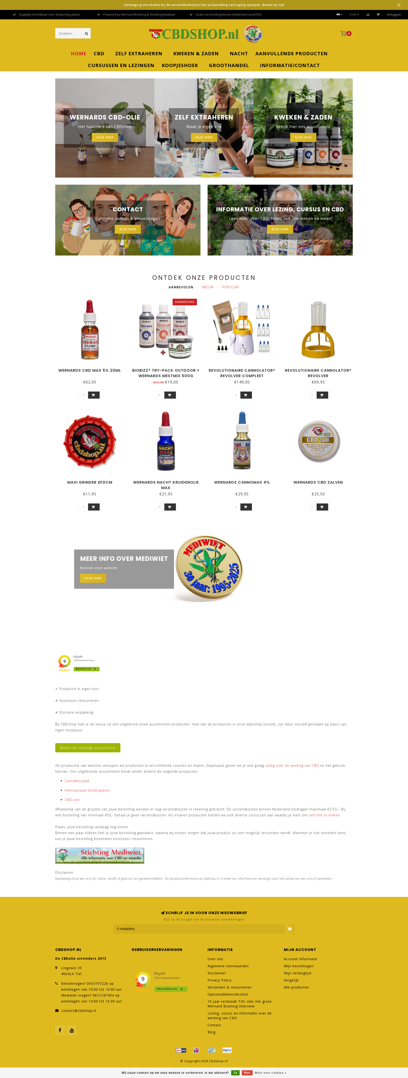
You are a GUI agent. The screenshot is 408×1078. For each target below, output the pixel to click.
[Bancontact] (212, 1050)
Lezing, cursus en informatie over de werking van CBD (240, 1015)
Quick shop (92, 369)
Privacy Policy (220, 980)
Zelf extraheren (138, 53)
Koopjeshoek (180, 65)
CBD (99, 53)
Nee (247, 1072)
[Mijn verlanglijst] (378, 15)
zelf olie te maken (324, 815)
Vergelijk (291, 980)
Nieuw (207, 287)
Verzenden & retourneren (230, 987)
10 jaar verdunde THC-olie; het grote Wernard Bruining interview (240, 1003)
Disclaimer (217, 973)
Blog (212, 1032)
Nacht (239, 53)
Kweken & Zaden (196, 53)
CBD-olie (72, 799)
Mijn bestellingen (299, 966)
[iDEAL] (196, 1050)
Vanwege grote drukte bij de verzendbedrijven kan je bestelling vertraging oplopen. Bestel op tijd (204, 5)
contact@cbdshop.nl (78, 1010)
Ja (235, 1072)
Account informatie (300, 959)
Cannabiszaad (77, 781)
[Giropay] (181, 1050)
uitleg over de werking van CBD (292, 765)
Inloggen (394, 15)
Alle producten (296, 987)
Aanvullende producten (291, 53)
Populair (230, 287)
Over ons (215, 959)
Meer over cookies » (271, 1072)
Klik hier (105, 137)
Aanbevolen (181, 287)
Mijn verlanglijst (298, 973)
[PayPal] (227, 1050)
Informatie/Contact (290, 65)
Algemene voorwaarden (228, 966)
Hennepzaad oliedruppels (87, 790)
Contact (214, 1025)
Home (78, 53)
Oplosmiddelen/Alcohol (228, 994)
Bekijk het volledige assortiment (88, 748)
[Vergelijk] (368, 15)
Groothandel (229, 65)
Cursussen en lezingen (121, 65)
